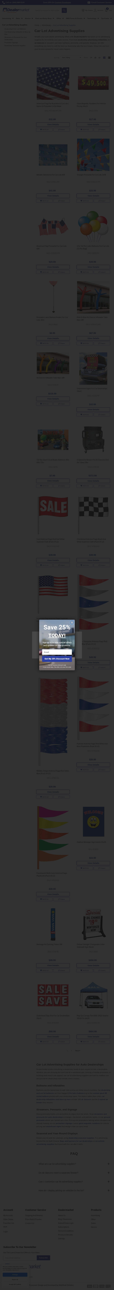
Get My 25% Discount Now (57, 658)
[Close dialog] (72, 622)
